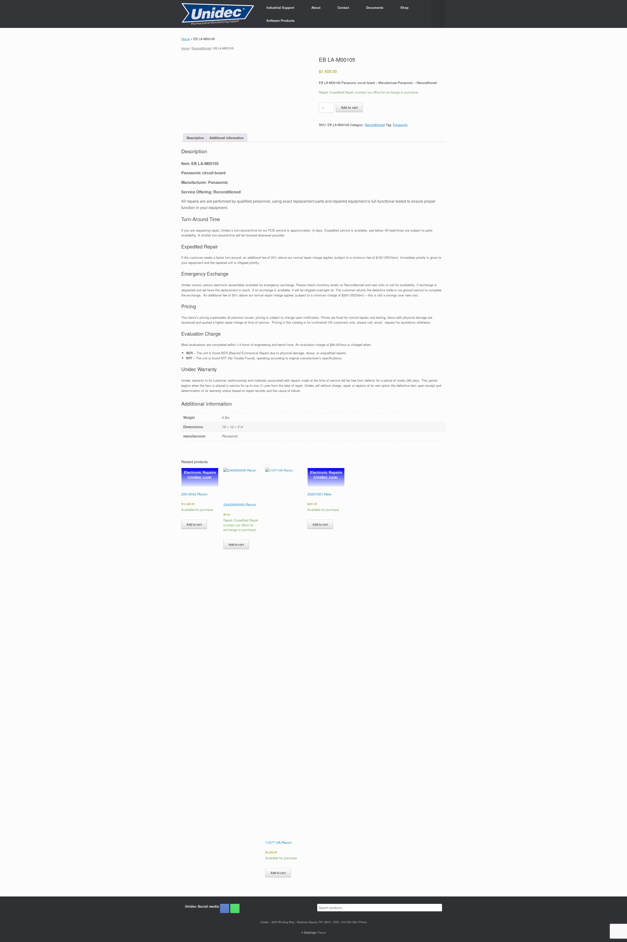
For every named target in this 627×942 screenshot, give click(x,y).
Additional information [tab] (226, 137)
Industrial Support (280, 7)
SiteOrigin (310, 932)
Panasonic (400, 124)
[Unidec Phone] (235, 908)
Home (185, 38)
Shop (404, 7)
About (315, 7)
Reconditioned (201, 48)
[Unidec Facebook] (224, 908)
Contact (343, 7)
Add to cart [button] (194, 524)
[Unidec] (217, 13)
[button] (438, 14)
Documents (374, 7)
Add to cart (349, 107)
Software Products (280, 20)
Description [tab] (195, 137)
